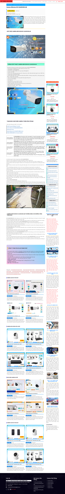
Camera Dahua (50, 480)
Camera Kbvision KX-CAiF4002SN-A (32, 413)
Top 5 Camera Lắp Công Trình (52, 170)
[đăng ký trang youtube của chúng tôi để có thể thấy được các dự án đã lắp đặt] (10, 489)
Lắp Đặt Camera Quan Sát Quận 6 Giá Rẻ (52, 356)
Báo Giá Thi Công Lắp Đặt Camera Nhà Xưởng (52, 234)
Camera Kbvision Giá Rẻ (17, 4)
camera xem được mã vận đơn (52, 175)
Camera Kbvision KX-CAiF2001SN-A (13, 393)
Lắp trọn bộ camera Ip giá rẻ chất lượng (52, 210)
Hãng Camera (44, 1)
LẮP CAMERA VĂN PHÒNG (6, 1)
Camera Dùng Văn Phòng (26, 1)
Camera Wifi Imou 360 (50, 190)
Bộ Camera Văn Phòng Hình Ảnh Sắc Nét (39, 488)
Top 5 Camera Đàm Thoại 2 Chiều (52, 182)
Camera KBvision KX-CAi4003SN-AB (16, 7)
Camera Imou (50, 484)
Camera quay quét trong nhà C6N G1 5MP (33, 440)
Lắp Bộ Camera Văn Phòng (36, 1)
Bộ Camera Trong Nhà (50, 208)
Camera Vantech (50, 487)
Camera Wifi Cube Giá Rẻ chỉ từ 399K (52, 196)
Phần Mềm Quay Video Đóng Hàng (52, 274)
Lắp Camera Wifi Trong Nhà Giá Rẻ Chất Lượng (52, 189)
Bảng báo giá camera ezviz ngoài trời (52, 173)
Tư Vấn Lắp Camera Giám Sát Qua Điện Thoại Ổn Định (20, 271)
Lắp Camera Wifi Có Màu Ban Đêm (52, 192)
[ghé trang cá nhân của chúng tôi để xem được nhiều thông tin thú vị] (9, 489)
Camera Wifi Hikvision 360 (51, 198)
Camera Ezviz (50, 486)
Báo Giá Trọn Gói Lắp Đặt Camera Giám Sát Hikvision (52, 406)
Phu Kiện (49, 1)
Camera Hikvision (50, 483)
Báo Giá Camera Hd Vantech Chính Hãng (36, 271)
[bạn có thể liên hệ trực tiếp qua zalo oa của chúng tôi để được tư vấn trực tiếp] (7, 489)
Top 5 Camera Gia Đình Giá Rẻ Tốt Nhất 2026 (52, 257)
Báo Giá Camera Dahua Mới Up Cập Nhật (52, 177)
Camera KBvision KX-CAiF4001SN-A (13, 413)
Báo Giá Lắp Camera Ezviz (52, 305)
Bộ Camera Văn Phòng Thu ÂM (38, 484)
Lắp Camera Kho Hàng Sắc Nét (36, 272)
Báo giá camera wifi (50, 179)
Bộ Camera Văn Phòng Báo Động (38, 490)
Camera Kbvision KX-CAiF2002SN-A (32, 393)
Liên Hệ (54, 1)
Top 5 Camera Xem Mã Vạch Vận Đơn (52, 169)
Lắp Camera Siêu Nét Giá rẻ (51, 202)
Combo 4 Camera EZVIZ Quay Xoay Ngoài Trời (33, 344)
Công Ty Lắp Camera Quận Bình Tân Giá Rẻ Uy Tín (52, 381)
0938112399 (60, 1)
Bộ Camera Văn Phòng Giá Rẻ (39, 485)
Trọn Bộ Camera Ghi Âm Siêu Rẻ (25, 272)
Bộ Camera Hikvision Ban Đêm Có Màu (52, 206)
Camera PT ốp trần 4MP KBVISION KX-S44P (51, 114)
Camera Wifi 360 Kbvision (25, 4)
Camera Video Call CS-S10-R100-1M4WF (14, 440)
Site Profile (14, 489)
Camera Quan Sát (9, 4)
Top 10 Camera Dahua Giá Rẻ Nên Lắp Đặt (52, 331)
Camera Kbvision (50, 482)
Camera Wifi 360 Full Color (51, 186)
